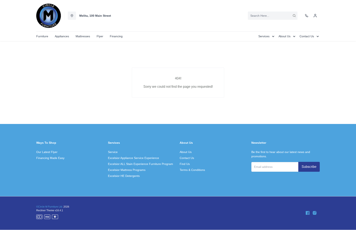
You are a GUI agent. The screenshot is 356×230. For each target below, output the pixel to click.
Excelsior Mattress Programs (126, 170)
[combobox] (272, 16)
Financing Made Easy (50, 158)
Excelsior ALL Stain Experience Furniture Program (140, 164)
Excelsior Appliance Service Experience (133, 158)
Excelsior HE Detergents (124, 175)
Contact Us (187, 158)
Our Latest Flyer (46, 152)
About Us (186, 152)
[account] (315, 16)
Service (113, 152)
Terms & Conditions (192, 170)
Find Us (185, 164)
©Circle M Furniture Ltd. (49, 206)
